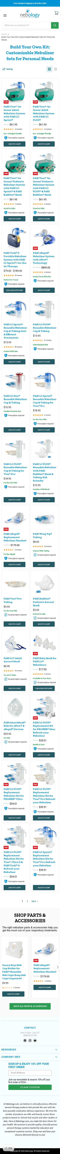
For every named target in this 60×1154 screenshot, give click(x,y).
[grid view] (49, 69)
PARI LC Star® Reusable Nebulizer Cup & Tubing (15, 399)
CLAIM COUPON (30, 1087)
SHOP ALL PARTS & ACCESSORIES (30, 1006)
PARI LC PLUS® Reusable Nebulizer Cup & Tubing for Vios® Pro (15, 469)
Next (34, 901)
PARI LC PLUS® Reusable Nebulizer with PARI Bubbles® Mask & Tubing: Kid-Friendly (44, 472)
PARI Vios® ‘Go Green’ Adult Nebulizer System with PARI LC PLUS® (43, 113)
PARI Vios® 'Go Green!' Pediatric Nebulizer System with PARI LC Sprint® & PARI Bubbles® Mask (14, 186)
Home (4, 34)
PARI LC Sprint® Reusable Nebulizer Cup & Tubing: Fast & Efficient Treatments (15, 331)
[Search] (55, 25)
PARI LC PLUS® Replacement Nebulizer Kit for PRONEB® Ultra (14, 793)
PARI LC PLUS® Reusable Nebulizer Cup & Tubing (44, 328)
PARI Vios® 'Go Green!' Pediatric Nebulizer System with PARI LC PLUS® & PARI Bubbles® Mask (43, 186)
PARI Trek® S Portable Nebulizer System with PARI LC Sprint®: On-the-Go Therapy (15, 259)
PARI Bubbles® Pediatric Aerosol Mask (43, 602)
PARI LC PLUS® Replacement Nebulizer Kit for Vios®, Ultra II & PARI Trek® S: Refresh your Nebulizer (14, 862)
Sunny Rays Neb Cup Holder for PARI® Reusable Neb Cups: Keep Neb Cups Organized (14, 972)
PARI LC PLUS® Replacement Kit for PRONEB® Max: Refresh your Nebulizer (44, 729)
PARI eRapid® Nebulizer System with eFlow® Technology (43, 257)
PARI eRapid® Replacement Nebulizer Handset (15, 537)
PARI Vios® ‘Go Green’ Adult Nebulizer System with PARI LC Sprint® (14, 113)
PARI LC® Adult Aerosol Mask (13, 660)
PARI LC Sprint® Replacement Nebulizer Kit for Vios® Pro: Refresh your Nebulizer (44, 858)
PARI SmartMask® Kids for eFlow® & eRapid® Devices (15, 726)
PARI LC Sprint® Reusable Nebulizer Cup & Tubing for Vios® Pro (44, 400)
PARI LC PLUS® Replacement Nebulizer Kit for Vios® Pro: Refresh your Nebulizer (44, 795)
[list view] (55, 69)
